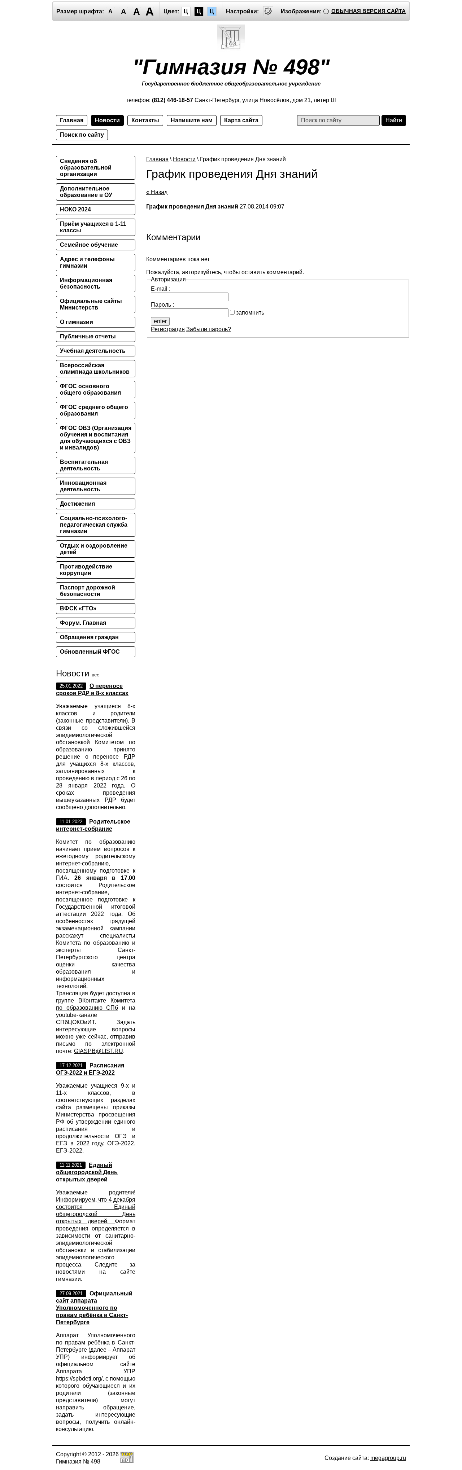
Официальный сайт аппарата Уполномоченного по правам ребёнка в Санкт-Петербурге (94, 1307)
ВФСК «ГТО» (78, 608)
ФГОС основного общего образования (90, 389)
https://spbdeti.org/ (79, 1378)
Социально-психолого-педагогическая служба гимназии (93, 524)
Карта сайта (241, 120)
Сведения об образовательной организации (86, 167)
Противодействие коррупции (86, 569)
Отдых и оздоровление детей (93, 549)
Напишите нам (192, 120)
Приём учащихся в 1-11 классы (93, 227)
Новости (107, 120)
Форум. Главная (83, 623)
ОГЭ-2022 (120, 1143)
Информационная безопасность (86, 283)
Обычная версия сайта (368, 11)
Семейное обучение (89, 245)
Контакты (145, 120)
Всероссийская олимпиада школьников (95, 368)
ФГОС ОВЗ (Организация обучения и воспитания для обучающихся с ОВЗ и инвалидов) (95, 438)
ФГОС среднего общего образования (94, 410)
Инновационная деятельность (83, 486)
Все (96, 674)
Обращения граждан (89, 637)
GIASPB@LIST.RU (98, 1051)
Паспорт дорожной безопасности (87, 590)
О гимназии (76, 322)
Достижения (77, 504)
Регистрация (168, 329)
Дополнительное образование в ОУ (86, 191)
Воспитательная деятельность (84, 465)
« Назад (156, 192)
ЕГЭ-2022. (70, 1151)
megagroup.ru (388, 1458)
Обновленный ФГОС (90, 652)
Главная (71, 120)
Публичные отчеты (88, 336)
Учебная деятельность (93, 351)
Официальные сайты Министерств (91, 304)
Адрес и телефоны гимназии (87, 262)
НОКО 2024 (75, 209)
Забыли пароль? (208, 329)
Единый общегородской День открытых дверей (87, 1172)
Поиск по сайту (82, 135)
